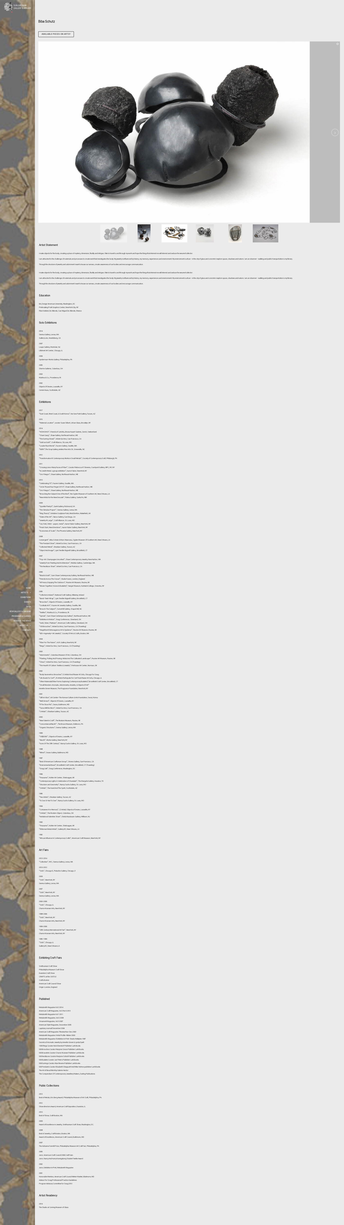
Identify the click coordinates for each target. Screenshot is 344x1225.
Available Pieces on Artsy (56, 34)
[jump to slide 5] (235, 233)
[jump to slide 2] (144, 233)
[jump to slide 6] (265, 233)
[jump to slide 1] (114, 233)
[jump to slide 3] (174, 233)
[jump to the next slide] (335, 132)
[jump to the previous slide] (43, 132)
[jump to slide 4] (205, 233)
